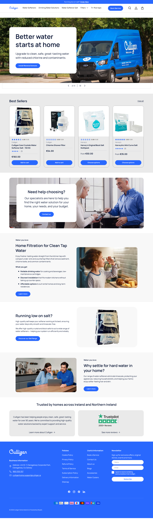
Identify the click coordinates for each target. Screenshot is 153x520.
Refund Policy (67, 464)
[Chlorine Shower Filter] (59, 121)
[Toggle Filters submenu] (87, 7)
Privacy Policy (67, 459)
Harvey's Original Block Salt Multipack (92, 146)
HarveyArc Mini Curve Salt (126, 145)
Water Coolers (93, 477)
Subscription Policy (70, 473)
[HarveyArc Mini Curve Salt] (128, 121)
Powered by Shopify (36, 510)
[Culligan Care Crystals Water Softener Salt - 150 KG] (24, 121)
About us (90, 464)
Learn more (23, 294)
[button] (142, 8)
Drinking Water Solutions (49, 7)
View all (141, 101)
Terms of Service (69, 468)
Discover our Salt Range (28, 338)
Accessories (92, 473)
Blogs (89, 468)
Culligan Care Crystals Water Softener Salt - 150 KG (24, 146)
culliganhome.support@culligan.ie (27, 475)
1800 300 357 (18, 471)
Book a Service (93, 455)
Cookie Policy (67, 455)
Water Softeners (29, 7)
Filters (83, 7)
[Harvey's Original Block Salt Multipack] (93, 121)
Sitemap (65, 482)
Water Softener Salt (70, 7)
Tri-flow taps (96, 7)
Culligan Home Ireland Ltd (22, 510)
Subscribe (128, 479)
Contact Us (91, 459)
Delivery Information (70, 477)
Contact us (46, 214)
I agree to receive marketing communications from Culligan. (125, 473)
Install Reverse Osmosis (28, 66)
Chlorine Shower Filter (55, 145)
